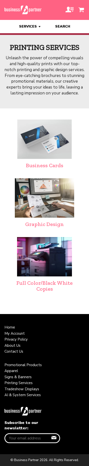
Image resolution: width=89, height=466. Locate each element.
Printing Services (18, 382)
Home (9, 327)
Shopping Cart (81, 9)
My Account (14, 333)
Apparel (11, 370)
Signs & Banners (18, 377)
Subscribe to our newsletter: (21, 425)
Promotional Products (23, 364)
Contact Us (13, 351)
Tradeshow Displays (21, 389)
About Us (12, 345)
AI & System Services (22, 394)
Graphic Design (44, 224)
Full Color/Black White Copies (44, 286)
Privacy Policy (16, 339)
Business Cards (44, 165)
